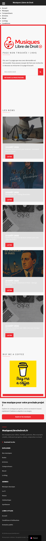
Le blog (5, 21)
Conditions (6, 23)
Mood (4, 18)
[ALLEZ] (40, 71)
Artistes (5, 16)
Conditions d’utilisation (10, 520)
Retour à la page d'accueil (14, 77)
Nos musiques (7, 453)
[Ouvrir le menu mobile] (3, 3)
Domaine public (7, 525)
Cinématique (6, 500)
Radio (4, 457)
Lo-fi (3, 491)
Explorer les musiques (23, 417)
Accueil (4, 8)
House (4, 496)
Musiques (5, 11)
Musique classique (8, 487)
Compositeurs (7, 13)
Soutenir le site (9, 442)
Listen (9, 157)
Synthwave (6, 504)
